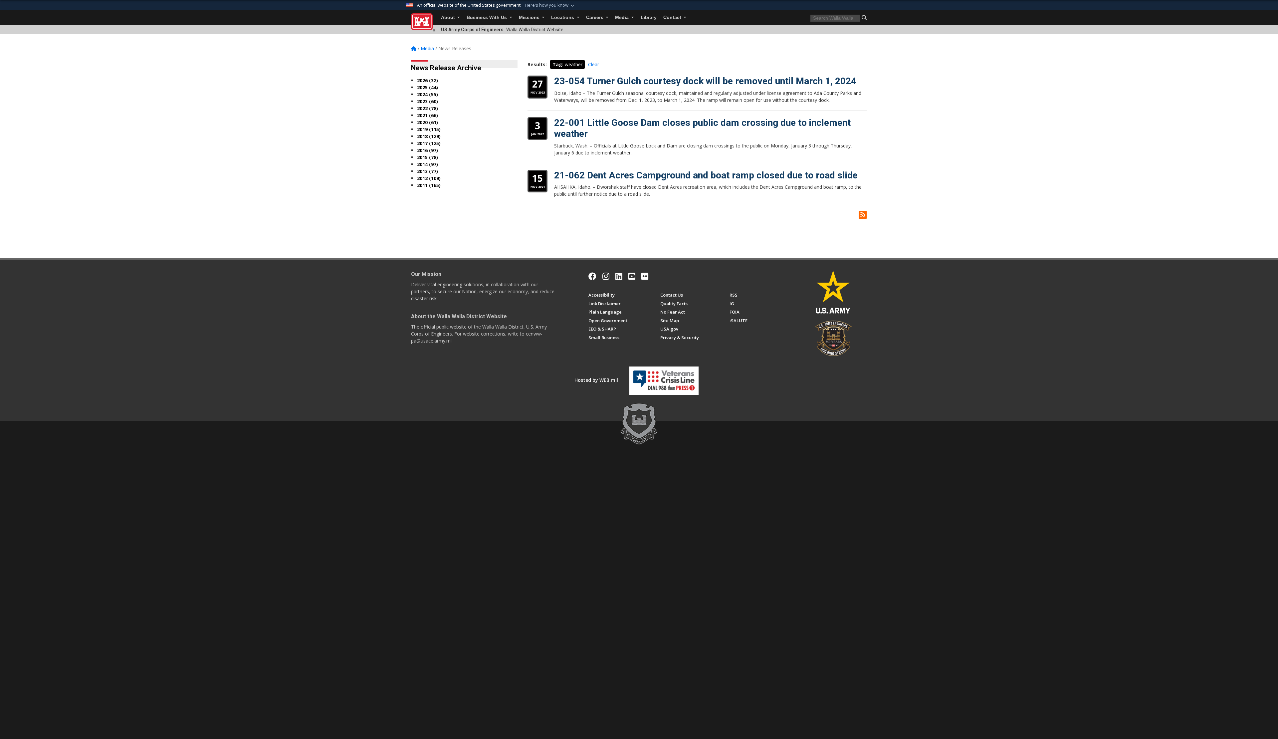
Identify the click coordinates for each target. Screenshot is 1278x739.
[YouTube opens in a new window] (631, 276)
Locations (563, 17)
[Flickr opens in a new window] (644, 276)
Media (622, 17)
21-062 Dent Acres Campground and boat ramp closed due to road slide (706, 175)
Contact (673, 17)
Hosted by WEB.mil (596, 380)
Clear (593, 64)
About (448, 17)
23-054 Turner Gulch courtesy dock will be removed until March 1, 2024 (705, 81)
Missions (530, 17)
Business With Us (487, 17)
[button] (550, 5)
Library (649, 17)
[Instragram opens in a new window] (605, 276)
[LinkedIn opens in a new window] (618, 276)
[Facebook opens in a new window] (592, 276)
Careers (595, 17)
